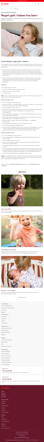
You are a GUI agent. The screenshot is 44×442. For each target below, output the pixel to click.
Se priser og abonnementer (6, 305)
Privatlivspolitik (22, 435)
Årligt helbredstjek (5, 314)
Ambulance (3, 403)
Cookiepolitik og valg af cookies (22, 433)
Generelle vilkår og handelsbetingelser (22, 437)
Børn (11, 8)
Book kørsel (3, 334)
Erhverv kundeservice (5, 428)
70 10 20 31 (6, 379)
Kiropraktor (3, 318)
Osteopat (3, 320)
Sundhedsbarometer (5, 421)
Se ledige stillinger (5, 412)
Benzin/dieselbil (4, 341)
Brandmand (3, 410)
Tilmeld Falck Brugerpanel (6, 362)
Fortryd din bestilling (5, 364)
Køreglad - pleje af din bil (6, 346)
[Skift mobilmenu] (41, 4)
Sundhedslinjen (4, 323)
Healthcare (3, 401)
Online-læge (3, 310)
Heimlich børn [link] (16, 8)
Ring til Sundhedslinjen (5, 351)
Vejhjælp (3, 407)
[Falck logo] (5, 388)
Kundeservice (3, 425)
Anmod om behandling (5, 357)
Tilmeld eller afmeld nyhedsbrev (22, 432)
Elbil (2, 344)
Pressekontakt (4, 419)
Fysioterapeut (4, 316)
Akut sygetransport (5, 330)
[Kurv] (38, 4)
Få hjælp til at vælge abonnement (7, 307)
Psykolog (3, 312)
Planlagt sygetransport (5, 332)
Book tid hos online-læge (6, 355)
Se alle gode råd (21, 297)
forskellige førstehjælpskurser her (16, 164)
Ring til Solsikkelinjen (5, 353)
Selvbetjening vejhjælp (5, 360)
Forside (2, 8)
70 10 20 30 (7, 371)
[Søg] (35, 4)
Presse (2, 416)
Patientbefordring (4, 405)
